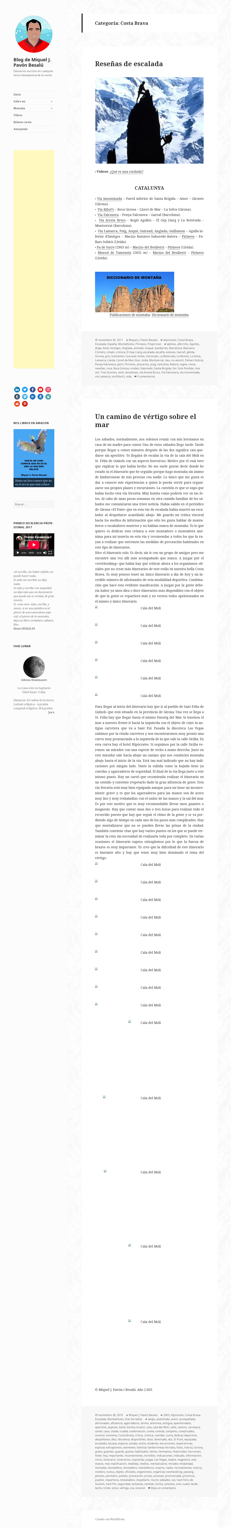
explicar (100, 1447)
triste (106, 1488)
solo (178, 1484)
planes (123, 1476)
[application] (34, 544)
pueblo (99, 1480)
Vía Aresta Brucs (112, 220)
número (100, 1472)
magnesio (184, 1459)
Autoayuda (21, 129)
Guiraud (131, 356)
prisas (148, 1476)
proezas (159, 1476)
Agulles (194, 344)
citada (114, 1431)
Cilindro (100, 352)
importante (116, 1455)
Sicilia (159, 1484)
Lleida (111, 360)
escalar (112, 1443)
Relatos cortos (22, 122)
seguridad (124, 1484)
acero (174, 1419)
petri (120, 364)
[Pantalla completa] (50, 552)
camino (182, 1427)
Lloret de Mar (124, 360)
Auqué (149, 348)
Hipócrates (180, 1451)
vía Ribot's (118, 376)
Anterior (7, 457)
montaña (100, 1468)
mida (145, 360)
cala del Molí (161, 1427)
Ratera (174, 364)
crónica (120, 352)
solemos (169, 1484)
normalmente (183, 1468)
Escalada (100, 344)
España (112, 344)
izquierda (138, 1459)
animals (139, 348)
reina (192, 364)
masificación (118, 1464)
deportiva (190, 1435)
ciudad (124, 1431)
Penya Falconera (105, 364)
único (115, 1488)
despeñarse (102, 1439)
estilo (142, 1443)
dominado (160, 1439)
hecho (153, 1451)
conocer (99, 1435)
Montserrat (156, 360)
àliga (98, 348)
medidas (133, 1464)
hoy (105, 1455)
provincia (188, 1476)
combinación (137, 1431)
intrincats (152, 356)
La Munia (183, 356)
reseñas (100, 368)
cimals (111, 352)
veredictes (131, 372)
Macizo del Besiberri (148, 247)
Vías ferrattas (133, 1419)
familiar (141, 1447)
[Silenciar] (45, 552)
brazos (140, 1427)
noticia (197, 1468)
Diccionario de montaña (170, 315)
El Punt (178, 1439)
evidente (152, 1443)
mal (193, 1459)
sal (173, 1480)
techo (98, 1488)
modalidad (186, 1464)
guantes (108, 1451)
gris (107, 356)
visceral (140, 1488)
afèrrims (182, 344)
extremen (129, 1447)
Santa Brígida (162, 368)
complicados (186, 1431)
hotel (98, 1455)
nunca (110, 1472)
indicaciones (164, 1455)
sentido (149, 1484)
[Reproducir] (18, 552)
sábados (165, 1480)
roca (109, 368)
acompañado (187, 1419)
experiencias (184, 1443)
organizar (159, 1472)
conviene (111, 1435)
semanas (137, 1484)
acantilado (163, 1419)
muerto (160, 1468)
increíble (149, 1455)
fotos (180, 1447)
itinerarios (123, 1459)
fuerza (188, 1447)
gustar (129, 1451)
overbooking (174, 1472)
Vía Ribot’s (106, 209)
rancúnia (163, 364)
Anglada (127, 348)
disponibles (138, 1439)
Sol (174, 368)
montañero (130, 1468)
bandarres (161, 348)
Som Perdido (186, 368)
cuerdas (160, 1435)
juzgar (149, 1459)
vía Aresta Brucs (149, 372)
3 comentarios (146, 376)
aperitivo (101, 1427)
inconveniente (133, 1455)
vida (128, 376)
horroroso (194, 1451)
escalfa (160, 352)
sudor (186, 1484)
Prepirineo (154, 344)
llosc (137, 360)
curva (169, 1435)
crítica (139, 1435)
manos (99, 1464)
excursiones (167, 1443)
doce (150, 1439)
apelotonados (182, 1423)
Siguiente (60, 457)
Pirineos (188, 236)
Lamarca (100, 360)
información (193, 1455)
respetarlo (142, 1480)
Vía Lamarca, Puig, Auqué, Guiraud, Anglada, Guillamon (141, 231)
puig (153, 364)
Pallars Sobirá (194, 360)
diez (114, 1439)
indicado (179, 1455)
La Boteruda (167, 356)
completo (171, 1431)
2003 (166, 1415)
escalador (101, 1443)
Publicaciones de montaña (130, 315)
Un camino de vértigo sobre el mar (145, 420)
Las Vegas (160, 1459)
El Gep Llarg (134, 352)
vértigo (124, 1488)
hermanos (165, 1451)
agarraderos (131, 1423)
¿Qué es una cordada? (126, 171)
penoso (99, 1476)
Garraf (181, 352)
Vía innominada (109, 198)
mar (107, 1464)
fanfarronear (156, 1447)
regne (183, 364)
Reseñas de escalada (129, 63)
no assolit (177, 360)
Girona (99, 356)
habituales (141, 1451)
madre (172, 1459)
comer (150, 1431)
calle (173, 1427)
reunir (154, 1480)
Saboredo (147, 368)
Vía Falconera (108, 215)
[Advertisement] (34, 259)
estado (133, 1443)
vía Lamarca (102, 376)
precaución (136, 1476)
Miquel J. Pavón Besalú (143, 340)
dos (170, 1439)
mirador (173, 1464)
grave (98, 1451)
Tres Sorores (108, 372)
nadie (169, 1468)
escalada (148, 352)
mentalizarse (158, 1464)
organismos (144, 1472)
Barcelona (175, 348)
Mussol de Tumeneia (114, 252)
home (141, 356)
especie (123, 1443)
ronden (134, 368)
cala (149, 1427)
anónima (155, 1423)
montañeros (146, 1468)
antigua (167, 1423)
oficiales (130, 1472)
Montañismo (126, 344)
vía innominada (189, 372)
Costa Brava (185, 340)
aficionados (102, 1423)
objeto (120, 1472)
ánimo (145, 1423)
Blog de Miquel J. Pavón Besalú (32, 62)
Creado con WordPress (109, 1519)
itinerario (109, 1459)
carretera (194, 1427)
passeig (188, 1472)
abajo (151, 1419)
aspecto (113, 1427)
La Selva (195, 356)
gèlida (190, 352)
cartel (98, 1431)
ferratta (170, 1447)
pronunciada (173, 1476)
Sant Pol (111, 1484)
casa (106, 1431)
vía (132, 1488)
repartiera (112, 1480)
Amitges (115, 348)
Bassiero (188, 348)
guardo (119, 1451)
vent (121, 372)
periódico (112, 1476)
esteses (171, 352)
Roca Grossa (121, 368)
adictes (171, 344)
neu (167, 360)
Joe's (51, 712)
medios (144, 1464)
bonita (131, 1427)
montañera (115, 1468)
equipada (190, 1439)
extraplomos (114, 1447)
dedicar (178, 1435)
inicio (98, 1459)
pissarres (143, 364)
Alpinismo (169, 340)
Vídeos (18, 115)
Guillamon (117, 356)
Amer (106, 348)
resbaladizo (127, 1480)
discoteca (124, 1439)
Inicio (17, 94)
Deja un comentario (163, 1488)
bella (122, 1427)
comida (159, 1431)
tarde (194, 1484)
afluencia (116, 1423)
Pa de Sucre (106, 247)
